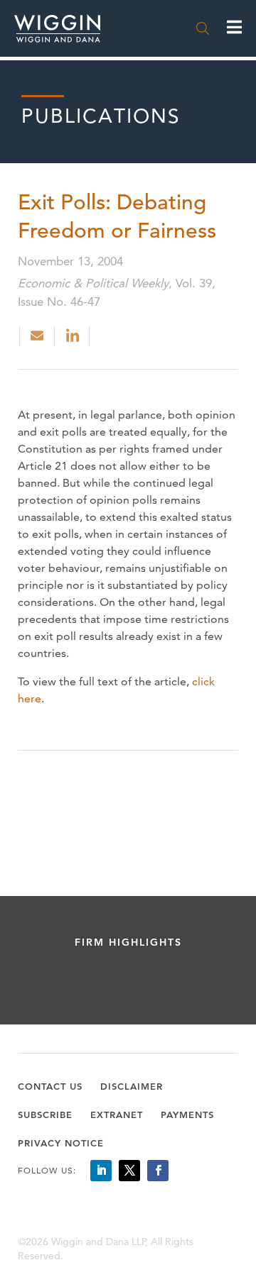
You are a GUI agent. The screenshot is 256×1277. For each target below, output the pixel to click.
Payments (187, 1114)
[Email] (37, 336)
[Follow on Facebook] (158, 1170)
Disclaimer (131, 1086)
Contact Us (50, 1086)
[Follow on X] (129, 1170)
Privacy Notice (61, 1143)
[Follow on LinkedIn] (101, 1170)
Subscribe (45, 1114)
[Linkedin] (74, 336)
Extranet (116, 1114)
